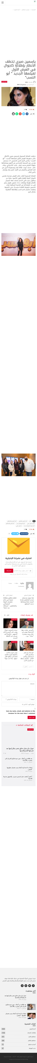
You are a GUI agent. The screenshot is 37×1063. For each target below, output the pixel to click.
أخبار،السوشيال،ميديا (21, 523)
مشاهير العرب (32, 1036)
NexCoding (25, 1059)
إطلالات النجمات (31, 1033)
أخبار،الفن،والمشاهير (10, 523)
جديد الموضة (32, 1048)
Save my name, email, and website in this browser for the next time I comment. (20, 712)
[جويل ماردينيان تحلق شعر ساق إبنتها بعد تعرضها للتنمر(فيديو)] (18, 737)
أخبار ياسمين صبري (31, 523)
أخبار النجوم (4, 82)
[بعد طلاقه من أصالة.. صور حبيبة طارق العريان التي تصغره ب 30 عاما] (31, 1007)
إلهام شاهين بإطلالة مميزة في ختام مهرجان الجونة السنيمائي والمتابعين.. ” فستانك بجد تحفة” (10, 603)
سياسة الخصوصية (7, 1057)
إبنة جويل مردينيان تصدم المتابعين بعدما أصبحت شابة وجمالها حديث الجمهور (27, 601)
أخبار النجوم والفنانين (23, 521)
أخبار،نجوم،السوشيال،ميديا (29, 526)
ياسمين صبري (19, 526)
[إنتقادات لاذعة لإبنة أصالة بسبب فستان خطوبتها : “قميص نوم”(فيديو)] (31, 1016)
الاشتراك (8, 570)
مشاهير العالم (32, 1040)
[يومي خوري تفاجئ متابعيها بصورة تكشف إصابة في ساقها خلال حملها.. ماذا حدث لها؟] (10, 646)
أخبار (30, 521)
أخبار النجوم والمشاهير (12, 521)
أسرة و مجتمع (32, 1044)
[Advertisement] (18, 39)
